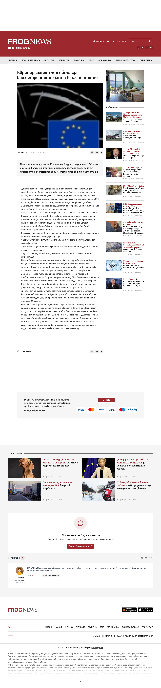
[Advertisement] (80, 15)
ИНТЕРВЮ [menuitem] (49, 60)
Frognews (27, 351)
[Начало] (138, 47)
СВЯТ (102, 627)
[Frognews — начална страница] (22, 610)
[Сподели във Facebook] (97, 152)
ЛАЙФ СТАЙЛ (147, 627)
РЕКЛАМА (118, 636)
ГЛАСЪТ (58, 627)
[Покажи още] (80, 681)
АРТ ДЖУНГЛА (113, 627)
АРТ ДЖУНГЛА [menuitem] (104, 60)
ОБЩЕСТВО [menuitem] (64, 60)
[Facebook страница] (142, 47)
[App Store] (145, 609)
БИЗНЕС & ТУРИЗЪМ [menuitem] (125, 60)
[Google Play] (129, 609)
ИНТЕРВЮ (69, 627)
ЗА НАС (96, 636)
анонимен (19, 577)
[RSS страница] (151, 47)
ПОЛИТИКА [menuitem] (79, 60)
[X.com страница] (147, 47)
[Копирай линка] (92, 152)
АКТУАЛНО (80, 627)
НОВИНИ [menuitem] (13, 60)
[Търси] (150, 41)
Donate (106, 400)
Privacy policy (97, 647)
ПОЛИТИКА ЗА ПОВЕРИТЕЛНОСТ (139, 636)
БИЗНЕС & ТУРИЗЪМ (130, 627)
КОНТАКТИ (107, 636)
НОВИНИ (20, 152)
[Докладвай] (38, 575)
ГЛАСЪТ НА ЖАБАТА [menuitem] (31, 60)
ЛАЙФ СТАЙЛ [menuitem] (146, 60)
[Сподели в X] (101, 152)
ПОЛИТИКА (92, 627)
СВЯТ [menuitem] (91, 60)
